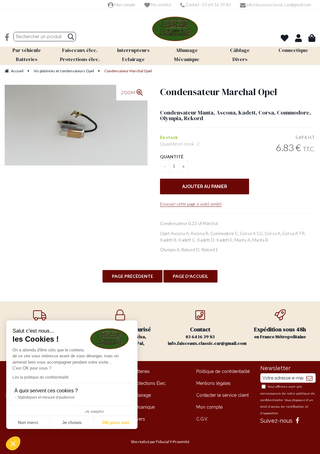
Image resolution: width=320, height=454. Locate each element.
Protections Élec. (149, 383)
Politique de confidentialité (223, 371)
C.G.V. (202, 418)
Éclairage (141, 395)
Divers (138, 418)
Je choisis (72, 422)
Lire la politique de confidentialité (40, 377)
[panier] (311, 38)
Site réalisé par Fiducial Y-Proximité (160, 441)
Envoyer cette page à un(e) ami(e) (191, 204)
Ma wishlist (160, 4)
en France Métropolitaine (280, 332)
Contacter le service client (222, 395)
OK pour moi (115, 422)
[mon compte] (298, 38)
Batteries (141, 371)
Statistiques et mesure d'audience (46, 397)
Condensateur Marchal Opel (218, 91)
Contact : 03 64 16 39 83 (208, 4)
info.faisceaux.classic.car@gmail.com (278, 4)
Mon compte (124, 4)
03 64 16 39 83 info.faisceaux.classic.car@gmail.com (204, 335)
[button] (13, 443)
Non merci (28, 422)
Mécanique (143, 407)
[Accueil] (175, 29)
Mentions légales (213, 383)
